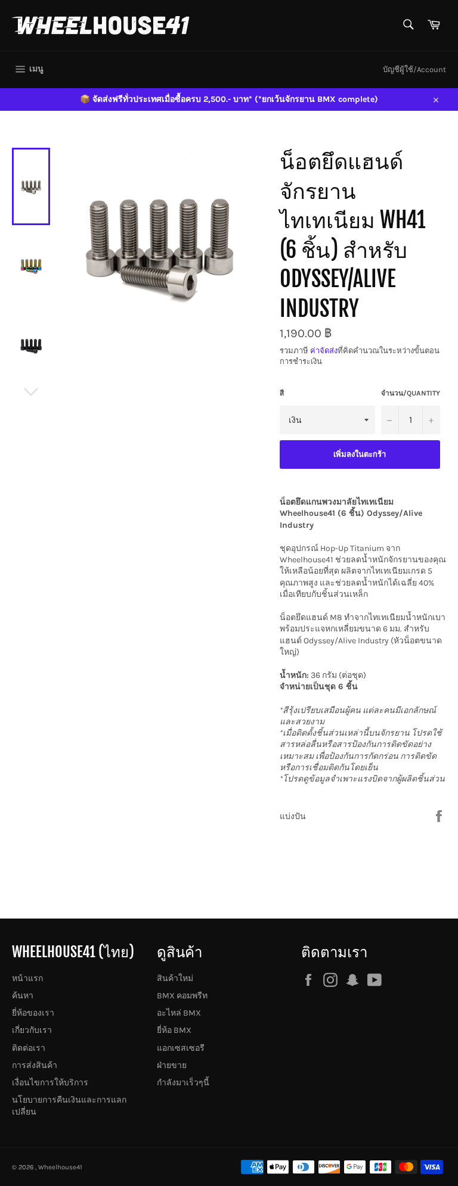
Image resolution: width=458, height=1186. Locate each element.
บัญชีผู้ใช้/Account (414, 69)
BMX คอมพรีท (182, 996)
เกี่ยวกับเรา (32, 1030)
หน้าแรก (27, 978)
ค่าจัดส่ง (324, 350)
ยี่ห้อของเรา (33, 1013)
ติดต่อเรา (28, 1048)
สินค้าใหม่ (175, 978)
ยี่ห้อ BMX (174, 1030)
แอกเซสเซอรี (181, 1048)
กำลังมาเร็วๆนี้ (183, 1083)
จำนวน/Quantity (410, 393)
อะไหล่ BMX (179, 1013)
